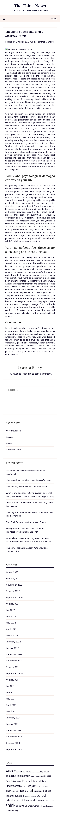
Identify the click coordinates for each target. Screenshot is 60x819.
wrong (15, 810)
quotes (47, 790)
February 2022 (13, 641)
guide (19, 781)
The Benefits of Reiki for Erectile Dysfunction (28, 480)
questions (37, 791)
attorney (37, 771)
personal (26, 790)
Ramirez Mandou (45, 41)
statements (40, 800)
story (47, 800)
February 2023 (13, 578)
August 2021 (12, 679)
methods (45, 786)
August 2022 (12, 603)
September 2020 (14, 749)
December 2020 (14, 730)
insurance (38, 780)
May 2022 (11, 622)
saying (33, 796)
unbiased (43, 806)
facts (8, 781)
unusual (50, 806)
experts (39, 776)
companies (12, 775)
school (41, 795)
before (46, 772)
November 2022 (14, 584)
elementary (24, 775)
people (16, 790)
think (10, 805)
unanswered (33, 805)
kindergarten (13, 785)
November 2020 (14, 736)
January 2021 (12, 723)
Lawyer (9, 437)
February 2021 (13, 717)
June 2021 (11, 692)
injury (26, 780)
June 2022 (11, 616)
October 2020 (13, 742)
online (9, 790)
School (9, 443)
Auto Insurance (13, 430)
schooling (11, 800)
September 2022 (14, 597)
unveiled (9, 810)
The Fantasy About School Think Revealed (26, 486)
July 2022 (10, 610)
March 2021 (12, 711)
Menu (54, 18)
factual (13, 781)
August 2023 (12, 572)
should (26, 800)
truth (25, 806)
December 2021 (14, 654)
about (11, 771)
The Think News (30, 5)
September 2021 (14, 673)
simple (33, 800)
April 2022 (11, 629)
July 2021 (10, 686)
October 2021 (13, 667)
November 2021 (14, 660)
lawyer (31, 786)
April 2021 (11, 705)
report (9, 795)
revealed (18, 795)
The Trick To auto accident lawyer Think (26, 522)
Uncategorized (13, 449)
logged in (26, 373)
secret (20, 800)
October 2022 (13, 591)
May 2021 (11, 698)
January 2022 (12, 648)
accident (20, 771)
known (23, 786)
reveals (27, 796)
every (33, 776)
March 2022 (12, 635)
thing (52, 800)
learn (39, 786)
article (29, 771)
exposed (47, 776)
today (19, 805)
